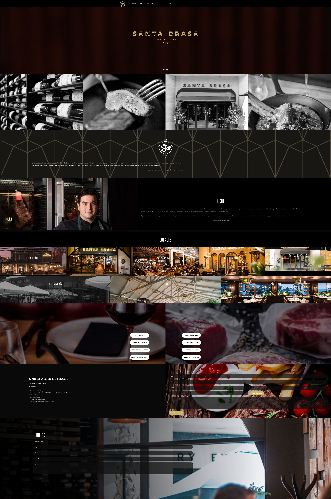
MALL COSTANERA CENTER (165, 258)
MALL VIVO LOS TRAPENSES (298, 255)
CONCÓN (165, 284)
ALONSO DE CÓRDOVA (33, 258)
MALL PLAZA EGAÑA (55, 284)
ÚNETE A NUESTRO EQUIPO (147, 3)
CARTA (134, 3)
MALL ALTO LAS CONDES (232, 258)
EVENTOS (168, 3)
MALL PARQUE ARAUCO (99, 258)
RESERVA (160, 3)
